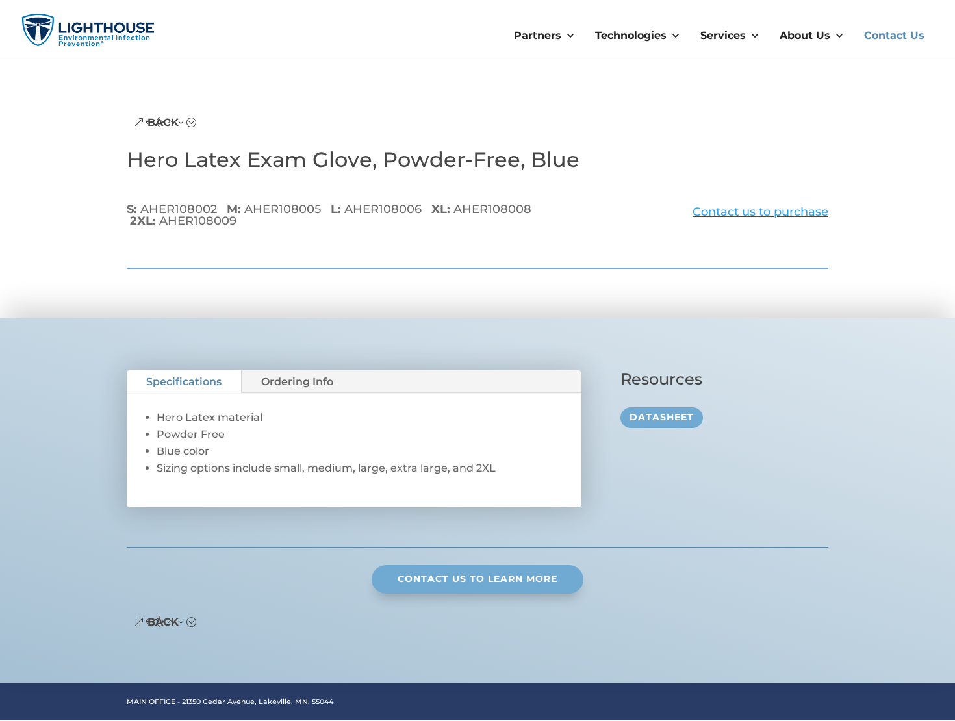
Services (723, 35)
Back (163, 122)
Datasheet (662, 417)
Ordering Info (297, 381)
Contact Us (894, 35)
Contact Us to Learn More (477, 579)
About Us (805, 35)
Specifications (184, 381)
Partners (537, 35)
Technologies (631, 35)
